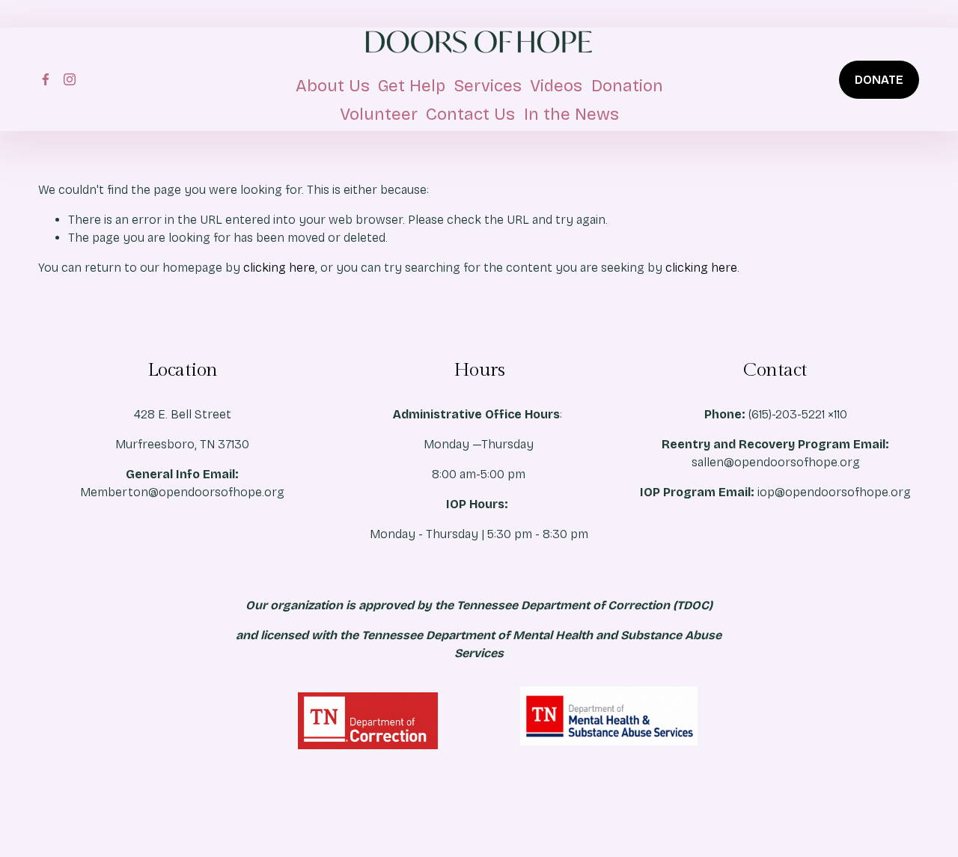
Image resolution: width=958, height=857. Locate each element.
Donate (879, 80)
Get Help (411, 86)
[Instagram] (69, 79)
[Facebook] (45, 79)
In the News (571, 114)
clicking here (279, 267)
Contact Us (470, 114)
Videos (556, 86)
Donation (627, 86)
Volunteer (379, 114)
